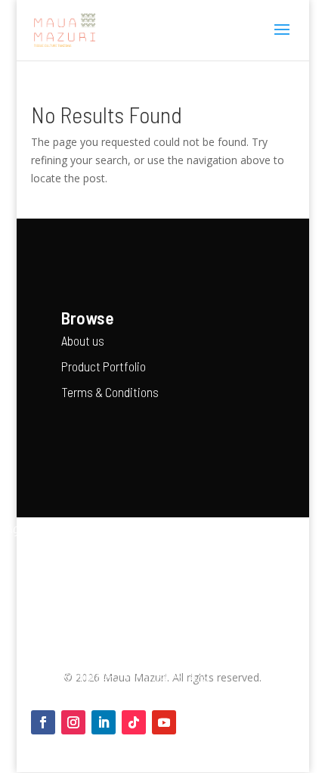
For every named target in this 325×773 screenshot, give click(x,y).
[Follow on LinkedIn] (103, 722)
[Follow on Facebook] (43, 722)
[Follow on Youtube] (164, 722)
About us (82, 340)
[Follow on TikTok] (134, 722)
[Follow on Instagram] (73, 722)
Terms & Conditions (110, 391)
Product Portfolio (103, 366)
